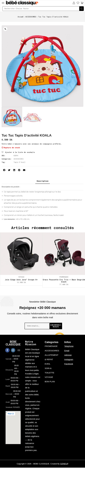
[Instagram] (13, 350)
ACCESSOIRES (30, 17)
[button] (3, 3)
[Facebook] (7, 350)
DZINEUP (64, 464)
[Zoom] (5, 29)
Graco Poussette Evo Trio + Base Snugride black (64, 280)
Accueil (20, 17)
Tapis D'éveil (19, 162)
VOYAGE (21, 277)
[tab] (42, 181)
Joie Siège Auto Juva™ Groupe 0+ (21, 279)
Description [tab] (42, 181)
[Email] (19, 350)
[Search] (81, 8)
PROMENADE (63, 277)
